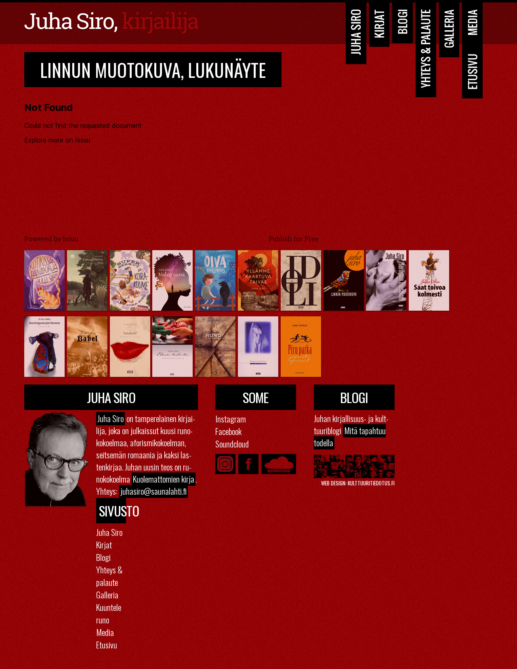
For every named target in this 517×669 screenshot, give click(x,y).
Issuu (70, 238)
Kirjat (379, 23)
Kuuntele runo (108, 613)
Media (472, 22)
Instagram (230, 418)
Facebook (228, 431)
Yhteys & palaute (109, 575)
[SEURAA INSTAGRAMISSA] (225, 464)
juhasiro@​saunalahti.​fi (153, 491)
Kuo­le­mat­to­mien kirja (163, 478)
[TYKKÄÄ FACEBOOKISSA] (248, 464)
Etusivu (472, 71)
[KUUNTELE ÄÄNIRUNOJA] (278, 464)
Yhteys (426, 48)
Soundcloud (232, 443)
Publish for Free (294, 238)
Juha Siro (356, 32)
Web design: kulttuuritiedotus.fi (358, 483)
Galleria (449, 28)
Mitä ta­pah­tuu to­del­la (350, 436)
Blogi (403, 21)
